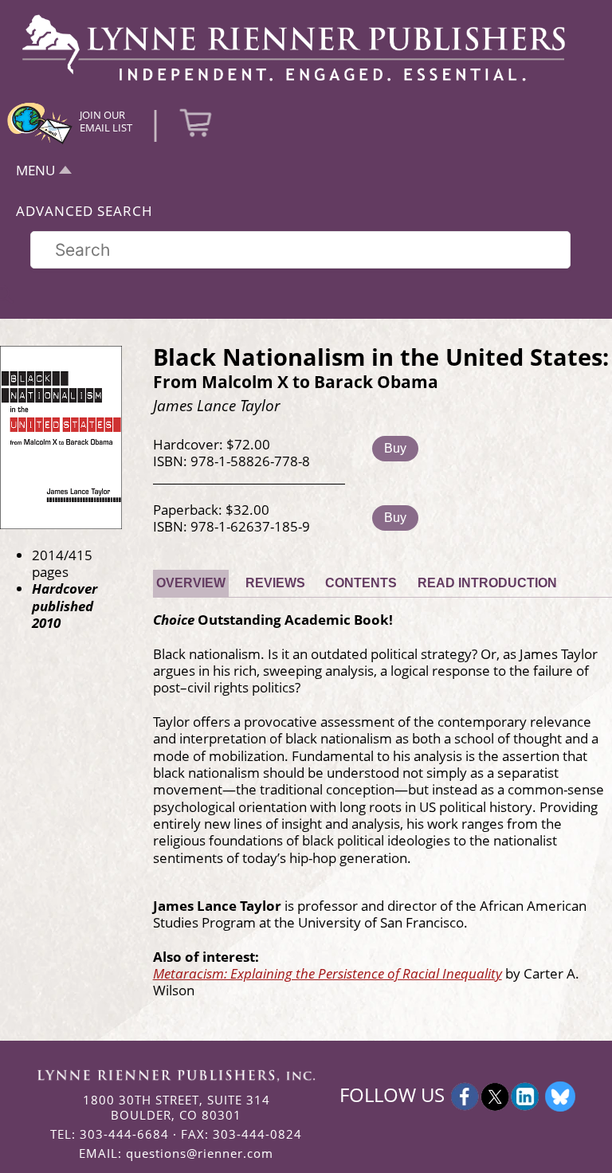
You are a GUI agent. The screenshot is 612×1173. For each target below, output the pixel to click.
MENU (35, 170)
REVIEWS (275, 583)
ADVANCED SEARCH (84, 211)
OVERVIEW (191, 583)
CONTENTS (361, 583)
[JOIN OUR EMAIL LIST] (40, 141)
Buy (395, 448)
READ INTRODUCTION (487, 583)
